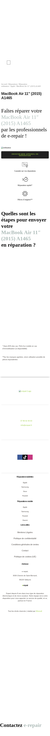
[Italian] (42, 62)
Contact (25, 551)
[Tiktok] (25, 457)
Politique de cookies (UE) (25, 557)
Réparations (12, 84)
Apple (12, 86)
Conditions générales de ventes (25, 545)
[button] (8, 62)
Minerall (39, 611)
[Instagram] (30, 457)
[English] (37, 62)
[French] (39, 62)
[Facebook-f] (19, 457)
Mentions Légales (25, 532)
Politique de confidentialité (25, 538)
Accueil (4, 84)
